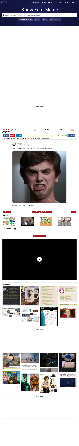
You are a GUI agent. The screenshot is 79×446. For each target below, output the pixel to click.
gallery (27, 138)
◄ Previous (7, 212)
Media (50, 2)
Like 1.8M (72, 135)
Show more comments (39, 235)
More (66, 2)
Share (6, 135)
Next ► (73, 212)
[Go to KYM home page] (4, 3)
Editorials (58, 2)
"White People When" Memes (13, 130)
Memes (45, 20)
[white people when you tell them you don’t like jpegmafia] (39, 174)
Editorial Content (55, 20)
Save (13, 135)
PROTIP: (5, 138)
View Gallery (36, 212)
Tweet (19, 135)
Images (37, 20)
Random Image (47, 212)
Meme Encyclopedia (38, 2)
